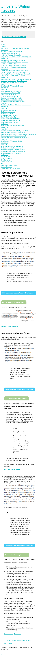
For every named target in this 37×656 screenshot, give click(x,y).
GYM (2, 84)
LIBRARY (4, 46)
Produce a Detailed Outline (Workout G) (13, 101)
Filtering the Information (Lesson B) (11, 53)
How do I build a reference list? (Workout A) (14, 131)
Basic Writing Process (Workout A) (11, 91)
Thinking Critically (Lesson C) (10, 63)
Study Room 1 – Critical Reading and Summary (15, 48)
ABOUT (3, 163)
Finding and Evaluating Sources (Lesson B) (14, 72)
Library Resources (6, 158)
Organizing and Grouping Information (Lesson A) (16, 79)
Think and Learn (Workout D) (10, 96)
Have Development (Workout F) (10, 118)
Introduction (4, 50)
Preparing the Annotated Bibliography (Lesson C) (16, 74)
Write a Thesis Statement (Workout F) (12, 100)
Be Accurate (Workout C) (8, 113)
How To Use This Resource (14, 36)
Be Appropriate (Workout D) (9, 115)
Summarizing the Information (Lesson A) (13, 60)
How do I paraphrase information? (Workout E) (15, 137)
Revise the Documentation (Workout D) (13, 151)
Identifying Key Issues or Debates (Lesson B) (14, 62)
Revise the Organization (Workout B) (12, 148)
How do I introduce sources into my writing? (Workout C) (18, 134)
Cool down (4, 103)
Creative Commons (6, 167)
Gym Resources (5, 160)
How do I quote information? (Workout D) (13, 136)
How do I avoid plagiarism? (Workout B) (13, 132)
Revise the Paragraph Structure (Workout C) (14, 149)
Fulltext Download (6, 162)
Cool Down (4, 124)
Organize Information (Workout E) (11, 98)
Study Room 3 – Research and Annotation (13, 67)
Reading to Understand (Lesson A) (11, 51)
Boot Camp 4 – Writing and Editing (11, 141)
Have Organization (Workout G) (10, 120)
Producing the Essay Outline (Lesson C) (13, 82)
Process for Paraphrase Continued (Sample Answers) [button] (19, 559)
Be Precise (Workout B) (8, 112)
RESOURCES (5, 156)
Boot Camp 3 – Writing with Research (12, 125)
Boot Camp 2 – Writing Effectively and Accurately (16, 105)
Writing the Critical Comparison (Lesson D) (14, 65)
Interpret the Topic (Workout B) (10, 93)
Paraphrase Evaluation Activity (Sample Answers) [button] (18, 403)
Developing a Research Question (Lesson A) (14, 70)
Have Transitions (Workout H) (10, 122)
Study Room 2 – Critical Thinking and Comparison (16, 57)
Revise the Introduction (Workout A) (12, 146)
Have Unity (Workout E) (8, 117)
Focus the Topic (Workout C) (9, 94)
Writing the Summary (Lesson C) (11, 55)
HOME (3, 45)
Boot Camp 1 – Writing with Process (12, 86)
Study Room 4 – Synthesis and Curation (13, 75)
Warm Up (4, 89)
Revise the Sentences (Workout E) (11, 153)
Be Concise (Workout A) (8, 110)
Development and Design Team (10, 168)
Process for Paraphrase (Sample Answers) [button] (13, 307)
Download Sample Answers (9, 326)
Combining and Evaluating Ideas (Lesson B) (14, 81)
